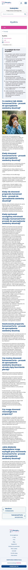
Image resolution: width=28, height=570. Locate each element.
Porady (5, 31)
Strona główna (14, 535)
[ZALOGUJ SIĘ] (21, 3)
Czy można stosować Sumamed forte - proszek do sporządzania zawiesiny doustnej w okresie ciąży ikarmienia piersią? (15, 83)
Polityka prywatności (14, 546)
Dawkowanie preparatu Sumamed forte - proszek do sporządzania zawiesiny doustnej (16, 78)
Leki (4, 27)
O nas (14, 537)
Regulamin (14, 544)
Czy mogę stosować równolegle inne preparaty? (15, 88)
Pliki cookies (14, 548)
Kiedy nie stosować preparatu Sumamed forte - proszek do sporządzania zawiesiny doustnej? (15, 66)
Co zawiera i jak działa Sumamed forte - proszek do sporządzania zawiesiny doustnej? (16, 55)
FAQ (14, 539)
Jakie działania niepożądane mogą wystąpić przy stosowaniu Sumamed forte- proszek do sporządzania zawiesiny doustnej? (15, 93)
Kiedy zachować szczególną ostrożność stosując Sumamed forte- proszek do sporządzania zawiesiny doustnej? (15, 72)
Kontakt (14, 551)
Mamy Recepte (7, 38)
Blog (14, 542)
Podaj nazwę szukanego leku (14, 10)
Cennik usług (14, 553)
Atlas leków (14, 555)
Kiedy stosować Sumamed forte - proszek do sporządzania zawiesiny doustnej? (15, 60)
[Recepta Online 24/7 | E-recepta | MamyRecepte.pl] (6, 3)
